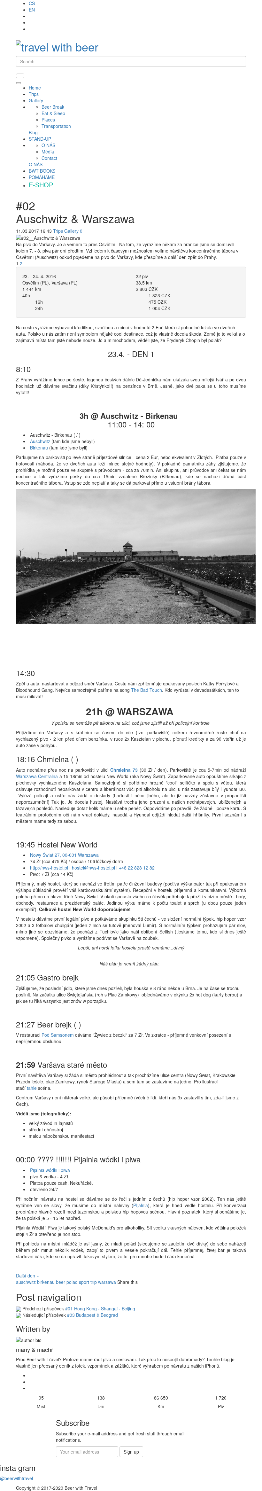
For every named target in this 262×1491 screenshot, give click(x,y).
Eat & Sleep (53, 113)
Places (48, 119)
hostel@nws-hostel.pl (93, 867)
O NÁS (48, 145)
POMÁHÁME (42, 177)
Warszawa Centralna (37, 776)
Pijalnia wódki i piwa (50, 1170)
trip (93, 1282)
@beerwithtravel (16, 1478)
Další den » (27, 1275)
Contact (49, 158)
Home (35, 87)
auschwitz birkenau (35, 1282)
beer (60, 1282)
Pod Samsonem (58, 1035)
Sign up (131, 1451)
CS (32, 3)
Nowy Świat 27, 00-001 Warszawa (65, 855)
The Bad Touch (146, 690)
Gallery (36, 100)
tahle (31, 1088)
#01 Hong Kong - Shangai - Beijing (100, 1308)
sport (84, 1282)
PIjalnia (140, 1205)
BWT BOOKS (42, 171)
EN (32, 9)
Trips (34, 94)
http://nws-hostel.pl (49, 867)
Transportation (56, 126)
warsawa (107, 1282)
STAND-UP (40, 139)
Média (48, 151)
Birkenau (39, 447)
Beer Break (53, 107)
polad (72, 1282)
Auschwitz (40, 441)
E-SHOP (41, 184)
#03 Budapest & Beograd (92, 1315)
